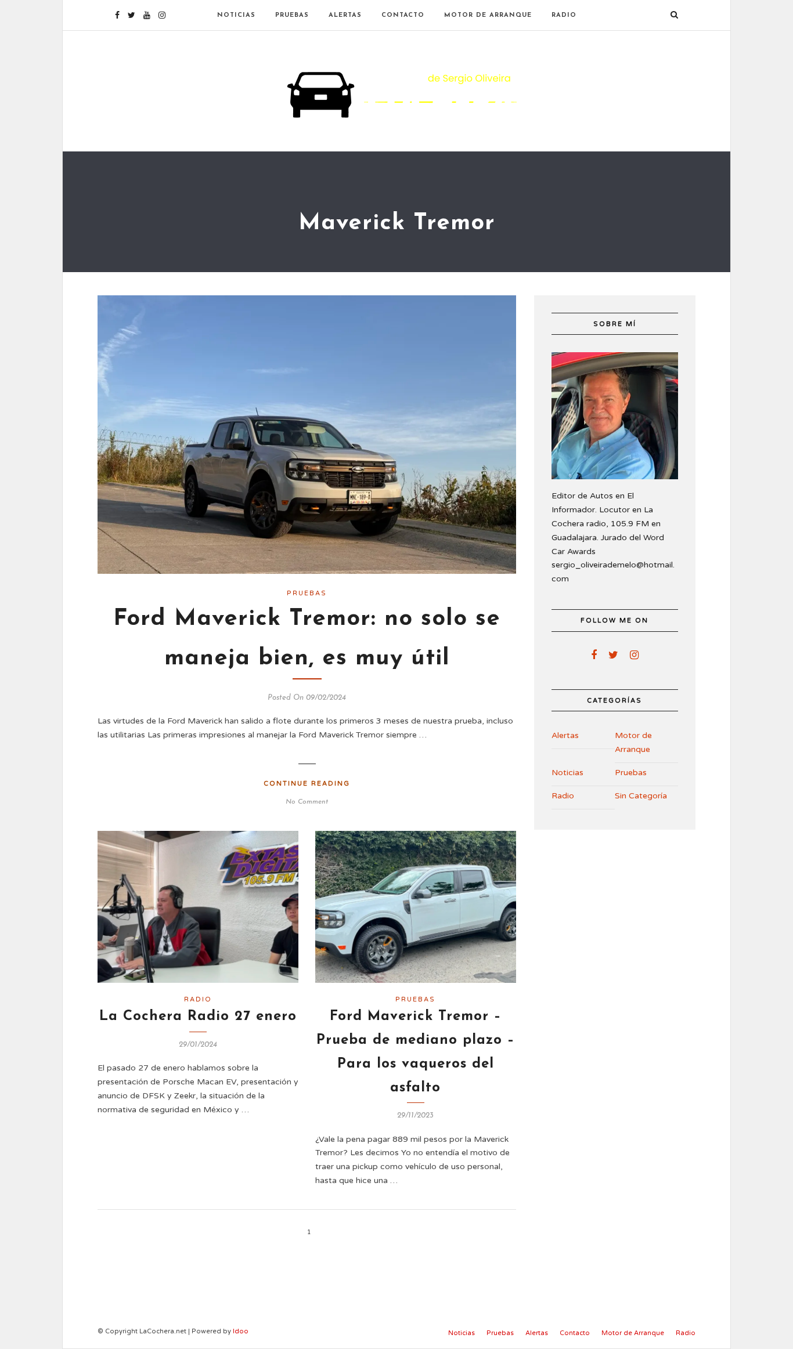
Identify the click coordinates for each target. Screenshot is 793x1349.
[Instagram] (161, 15)
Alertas (345, 15)
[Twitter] (613, 655)
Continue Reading (307, 783)
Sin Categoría (641, 796)
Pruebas (292, 15)
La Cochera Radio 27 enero (198, 1016)
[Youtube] (146, 15)
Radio (564, 15)
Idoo (240, 1331)
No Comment (307, 801)
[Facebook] (594, 655)
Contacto (402, 15)
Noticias (236, 15)
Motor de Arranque (488, 15)
